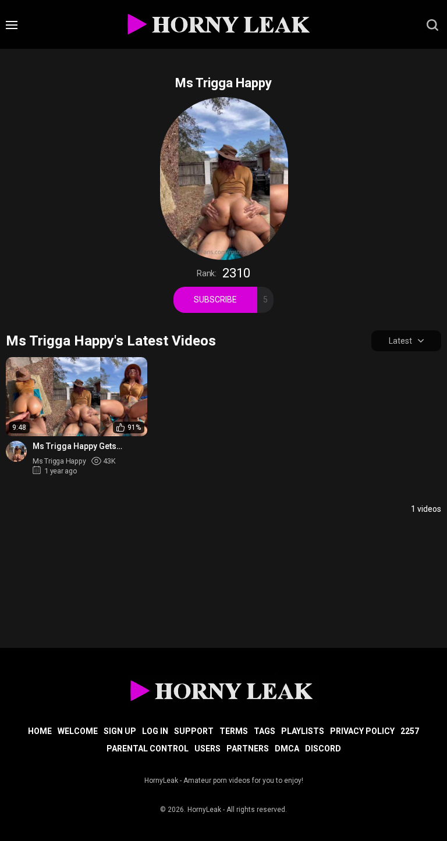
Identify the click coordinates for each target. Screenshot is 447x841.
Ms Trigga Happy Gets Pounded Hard (74, 446)
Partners (247, 748)
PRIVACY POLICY (362, 731)
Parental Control (148, 748)
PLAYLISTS (302, 731)
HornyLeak (204, 810)
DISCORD (323, 748)
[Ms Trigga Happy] (16, 451)
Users (207, 748)
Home (40, 731)
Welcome (78, 731)
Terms (233, 731)
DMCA (287, 748)
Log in (155, 731)
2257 (409, 731)
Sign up (120, 731)
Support (194, 731)
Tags (264, 731)
